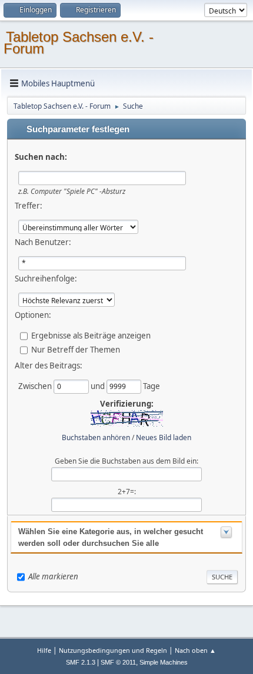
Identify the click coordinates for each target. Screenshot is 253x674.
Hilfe (44, 650)
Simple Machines (163, 662)
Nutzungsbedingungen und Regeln (113, 650)
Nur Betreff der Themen (75, 349)
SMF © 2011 (118, 662)
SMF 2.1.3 (80, 662)
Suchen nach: (41, 157)
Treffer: (28, 205)
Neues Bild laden (163, 437)
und (98, 386)
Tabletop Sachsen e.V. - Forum (79, 42)
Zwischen (36, 386)
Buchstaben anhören (96, 437)
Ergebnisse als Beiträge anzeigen (91, 335)
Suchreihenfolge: (46, 278)
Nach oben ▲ (195, 650)
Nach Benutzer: (43, 242)
